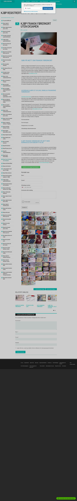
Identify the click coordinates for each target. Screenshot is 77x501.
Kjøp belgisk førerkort (7, 134)
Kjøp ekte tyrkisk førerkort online (40, 307)
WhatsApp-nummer (25, 185)
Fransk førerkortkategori (44, 162)
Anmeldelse (64, 365)
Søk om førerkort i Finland (6, 81)
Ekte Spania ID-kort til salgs (7, 69)
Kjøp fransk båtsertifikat (5, 156)
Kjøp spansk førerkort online (7, 269)
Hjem (23, 1)
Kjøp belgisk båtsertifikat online (7, 131)
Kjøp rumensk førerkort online (6, 260)
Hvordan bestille (72, 364)
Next (55, 292)
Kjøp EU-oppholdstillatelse (6, 151)
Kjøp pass (36, 362)
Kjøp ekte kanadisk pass (7, 60)
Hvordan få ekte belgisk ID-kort (6, 73)
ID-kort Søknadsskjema (24, 365)
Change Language (48, 8)
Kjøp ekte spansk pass (6, 240)
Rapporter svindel (57, 4)
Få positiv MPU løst (7, 20)
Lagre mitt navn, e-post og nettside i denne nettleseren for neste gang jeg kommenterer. (35, 348)
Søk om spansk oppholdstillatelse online (6, 106)
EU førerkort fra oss (33, 73)
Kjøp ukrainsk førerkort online (19, 306)
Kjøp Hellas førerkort (7, 172)
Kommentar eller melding (27, 190)
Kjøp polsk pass (6, 212)
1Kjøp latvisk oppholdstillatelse (6, 40)
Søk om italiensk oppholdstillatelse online (6, 101)
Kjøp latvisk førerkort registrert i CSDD (7, 176)
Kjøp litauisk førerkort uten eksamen (7, 184)
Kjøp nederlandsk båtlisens (6, 192)
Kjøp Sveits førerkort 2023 (7, 278)
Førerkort (12, 17)
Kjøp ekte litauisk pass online (6, 32)
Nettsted (17, 342)
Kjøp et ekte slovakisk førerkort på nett (7, 119)
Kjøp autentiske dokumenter (6, 17)
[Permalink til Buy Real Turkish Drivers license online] (41, 299)
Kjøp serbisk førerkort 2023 (30, 306)
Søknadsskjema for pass (50, 365)
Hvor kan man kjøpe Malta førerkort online (51, 307)
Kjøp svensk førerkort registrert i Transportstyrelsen (7, 274)
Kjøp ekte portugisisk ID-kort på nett (7, 56)
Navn (22, 175)
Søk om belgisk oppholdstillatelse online (6, 90)
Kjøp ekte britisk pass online (7, 252)
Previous (52, 292)
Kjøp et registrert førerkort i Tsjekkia (7, 123)
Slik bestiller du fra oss (37, 109)
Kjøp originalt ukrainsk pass (6, 24)
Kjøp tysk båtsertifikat (7, 163)
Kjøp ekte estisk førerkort (6, 224)
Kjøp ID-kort (32, 362)
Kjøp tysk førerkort (7, 166)
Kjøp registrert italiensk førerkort (6, 256)
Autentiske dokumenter (26, 96)
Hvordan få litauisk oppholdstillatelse (7, 36)
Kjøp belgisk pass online (6, 138)
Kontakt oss (35, 1)
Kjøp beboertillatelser (43, 362)
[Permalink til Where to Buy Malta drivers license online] (52, 299)
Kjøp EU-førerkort (6, 145)
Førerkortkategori (55, 1)
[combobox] (22, 187)
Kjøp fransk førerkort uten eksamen (7, 160)
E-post (23, 180)
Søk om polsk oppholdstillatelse (6, 85)
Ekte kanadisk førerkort (6, 64)
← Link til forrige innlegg (39, 289)
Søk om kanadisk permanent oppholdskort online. (7, 95)
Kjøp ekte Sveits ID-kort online (7, 44)
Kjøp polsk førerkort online (7, 209)
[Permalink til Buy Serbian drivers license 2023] (30, 299)
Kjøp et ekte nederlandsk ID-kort (7, 77)
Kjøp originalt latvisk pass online (7, 28)
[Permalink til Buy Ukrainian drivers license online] (19, 299)
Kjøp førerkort (26, 362)
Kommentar (18, 320)
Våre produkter (44, 1)
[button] (66, 498)
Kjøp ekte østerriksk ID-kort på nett (7, 52)
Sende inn (24, 207)
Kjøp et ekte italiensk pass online (7, 115)
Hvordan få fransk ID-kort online (7, 48)
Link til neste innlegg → (51, 289)
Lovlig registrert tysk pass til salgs (7, 169)
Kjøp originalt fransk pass (7, 196)
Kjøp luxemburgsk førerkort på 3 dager (7, 188)
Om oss (28, 1)
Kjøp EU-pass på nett (7, 148)
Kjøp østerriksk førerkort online (6, 127)
